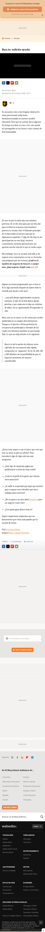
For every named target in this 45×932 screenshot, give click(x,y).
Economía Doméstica (11, 786)
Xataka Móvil (7, 842)
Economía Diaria (13, 529)
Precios (7, 38)
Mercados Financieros (11, 782)
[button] (12, 102)
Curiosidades (16, 541)
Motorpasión (28, 871)
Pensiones (27, 800)
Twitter (8, 83)
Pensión (17, 38)
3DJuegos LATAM (30, 906)
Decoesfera (7, 890)
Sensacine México (30, 909)
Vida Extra (27, 842)
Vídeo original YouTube (19, 533)
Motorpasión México (31, 916)
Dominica (33, 499)
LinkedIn (32, 757)
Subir (35, 826)
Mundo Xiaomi (8, 852)
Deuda (5, 800)
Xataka (5, 839)
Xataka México (8, 906)
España (5, 795)
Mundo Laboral (29, 782)
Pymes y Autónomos (31, 890)
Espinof (26, 858)
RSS (22, 757)
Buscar (42, 817)
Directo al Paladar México (12, 916)
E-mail (16, 83)
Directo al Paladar (9, 871)
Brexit (5, 791)
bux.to (33, 267)
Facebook (3, 83)
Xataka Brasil (7, 909)
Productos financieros (31, 786)
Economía (6, 777)
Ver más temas (10, 807)
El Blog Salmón (28, 886)
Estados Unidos (29, 791)
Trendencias (7, 886)
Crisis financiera (29, 795)
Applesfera (7, 846)
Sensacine (27, 855)
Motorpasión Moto (30, 874)
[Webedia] (9, 828)
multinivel (29, 541)
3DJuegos (27, 839)
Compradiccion (8, 893)
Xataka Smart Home (10, 849)
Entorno (26, 777)
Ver (23, 650)
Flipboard (12, 83)
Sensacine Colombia (30, 912)
